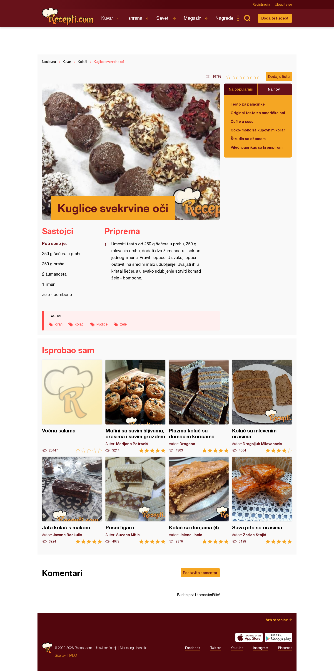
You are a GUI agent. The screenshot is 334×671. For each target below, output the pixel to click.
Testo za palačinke (248, 104)
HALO (72, 655)
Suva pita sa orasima (262, 500)
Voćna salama (72, 406)
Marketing (127, 648)
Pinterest (285, 648)
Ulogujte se (283, 4)
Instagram (260, 648)
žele (123, 324)
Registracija (261, 4)
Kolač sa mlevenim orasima (262, 406)
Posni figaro (135, 500)
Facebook (192, 648)
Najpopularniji (241, 89)
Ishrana (134, 18)
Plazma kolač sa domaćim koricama (199, 406)
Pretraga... (247, 18)
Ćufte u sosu (242, 121)
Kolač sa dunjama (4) (199, 500)
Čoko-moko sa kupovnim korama (258, 130)
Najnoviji (275, 89)
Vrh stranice (277, 620)
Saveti (162, 18)
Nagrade (224, 18)
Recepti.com (68, 16)
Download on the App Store (249, 637)
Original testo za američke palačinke (258, 113)
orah (58, 324)
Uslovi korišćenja (106, 648)
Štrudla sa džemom (248, 138)
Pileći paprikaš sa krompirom (256, 147)
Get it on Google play (278, 637)
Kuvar (107, 18)
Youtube (237, 648)
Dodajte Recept (275, 18)
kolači (79, 324)
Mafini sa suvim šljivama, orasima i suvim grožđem (135, 406)
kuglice (102, 324)
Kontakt (141, 648)
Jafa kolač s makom (72, 500)
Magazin (192, 18)
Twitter (215, 648)
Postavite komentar (200, 572)
